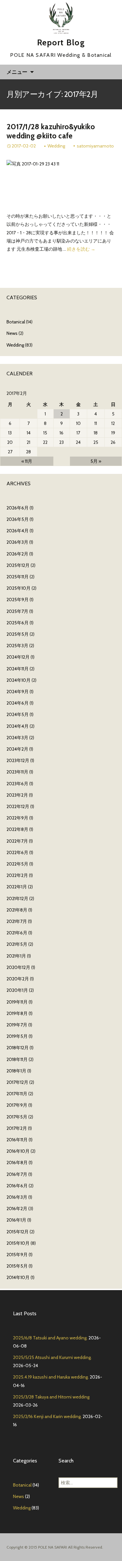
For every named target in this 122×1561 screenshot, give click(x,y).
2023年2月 (17, 795)
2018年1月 (16, 1071)
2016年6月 (17, 1186)
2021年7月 (17, 921)
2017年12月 (17, 1082)
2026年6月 (18, 508)
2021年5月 (17, 944)
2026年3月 (17, 542)
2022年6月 (17, 852)
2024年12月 (18, 657)
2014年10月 (18, 1277)
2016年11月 (17, 1140)
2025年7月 (17, 611)
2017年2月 (17, 1128)
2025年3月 (17, 645)
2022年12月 (18, 806)
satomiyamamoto (95, 146)
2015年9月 (17, 1254)
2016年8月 (17, 1162)
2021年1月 (16, 956)
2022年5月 (17, 864)
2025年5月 (18, 634)
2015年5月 (17, 1266)
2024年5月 (18, 714)
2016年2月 (17, 1208)
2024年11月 (18, 669)
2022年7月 (17, 841)
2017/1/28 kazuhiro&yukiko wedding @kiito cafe (51, 131)
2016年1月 (16, 1220)
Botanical (16, 322)
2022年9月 (17, 818)
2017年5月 (17, 1117)
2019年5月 (17, 1036)
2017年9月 (17, 1105)
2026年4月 (18, 531)
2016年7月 (17, 1174)
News (12, 333)
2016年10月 (18, 1151)
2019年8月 (17, 1013)
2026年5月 (18, 519)
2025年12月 (18, 565)
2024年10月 (19, 680)
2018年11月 (17, 1059)
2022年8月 (17, 829)
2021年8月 (17, 910)
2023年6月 (17, 784)
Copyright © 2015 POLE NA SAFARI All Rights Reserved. (55, 1547)
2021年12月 (17, 898)
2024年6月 (18, 703)
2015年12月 (18, 1232)
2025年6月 (18, 623)
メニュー (17, 72)
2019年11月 (17, 1002)
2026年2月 (17, 554)
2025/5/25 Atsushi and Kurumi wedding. (52, 1357)
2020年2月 (18, 979)
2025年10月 (19, 588)
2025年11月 (18, 577)
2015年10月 (18, 1243)
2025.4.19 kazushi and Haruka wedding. (51, 1377)
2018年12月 (18, 1048)
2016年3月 (17, 1197)
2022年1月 (17, 887)
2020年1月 (17, 990)
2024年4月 (18, 726)
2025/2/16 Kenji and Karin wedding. (47, 1416)
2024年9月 (18, 692)
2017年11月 (17, 1094)
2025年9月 (18, 599)
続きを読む (81, 249)
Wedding (56, 146)
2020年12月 (18, 967)
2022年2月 (17, 875)
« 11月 (26, 461)
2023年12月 (18, 760)
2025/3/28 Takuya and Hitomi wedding (51, 1397)
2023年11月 (17, 772)
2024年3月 (17, 738)
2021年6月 (17, 933)
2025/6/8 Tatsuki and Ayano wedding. (50, 1338)
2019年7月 (17, 1025)
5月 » (95, 461)
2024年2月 (17, 749)
